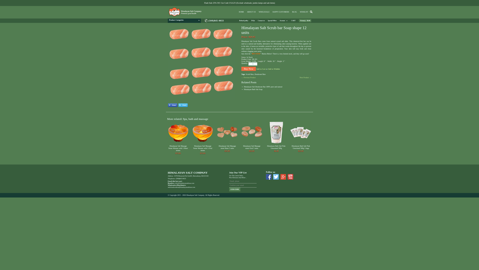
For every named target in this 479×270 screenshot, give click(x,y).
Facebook (269, 177)
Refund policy (243, 21)
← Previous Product (248, 77)
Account (282, 21)
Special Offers (272, 21)
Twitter (276, 177)
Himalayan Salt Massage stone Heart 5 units (227, 147)
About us (251, 12)
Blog (294, 12)
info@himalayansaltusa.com (184, 183)
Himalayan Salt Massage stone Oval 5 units (251, 147)
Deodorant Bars (260, 74)
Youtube (290, 177)
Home (241, 12)
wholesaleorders (173, 187)
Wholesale (264, 12)
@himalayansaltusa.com (187, 187)
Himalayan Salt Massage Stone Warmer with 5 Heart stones (178, 148)
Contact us (261, 21)
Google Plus (283, 177)
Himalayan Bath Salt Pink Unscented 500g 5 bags (301, 147)
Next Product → (305, 77)
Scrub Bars (250, 74)
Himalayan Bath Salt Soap (253, 89)
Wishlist (304, 12)
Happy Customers (281, 12)
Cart (293, 21)
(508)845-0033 (216, 20)
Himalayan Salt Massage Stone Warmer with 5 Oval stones (202, 148)
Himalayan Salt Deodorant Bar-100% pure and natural (263, 87)
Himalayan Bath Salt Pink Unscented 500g (276, 147)
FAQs (253, 21)
